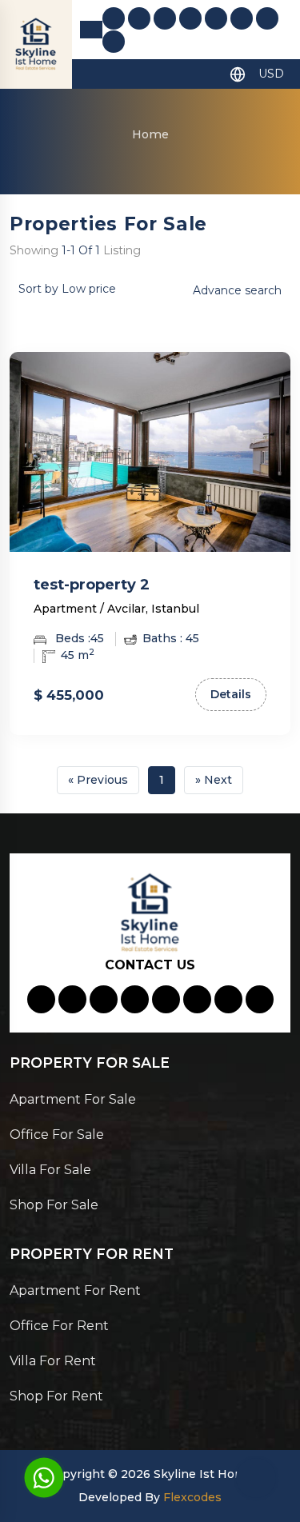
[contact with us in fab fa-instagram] (216, 18)
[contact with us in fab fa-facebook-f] (190, 18)
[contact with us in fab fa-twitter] (267, 18)
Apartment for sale (73, 1099)
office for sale (57, 1134)
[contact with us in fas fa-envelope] (139, 18)
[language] (238, 74)
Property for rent (92, 1253)
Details (230, 694)
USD (271, 73)
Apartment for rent (75, 1290)
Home (150, 134)
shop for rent (56, 1396)
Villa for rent (53, 1360)
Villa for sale (50, 1169)
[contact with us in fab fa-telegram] (113, 41)
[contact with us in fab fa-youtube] (241, 18)
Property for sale (90, 1062)
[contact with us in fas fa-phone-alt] (113, 18)
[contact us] (256, 1478)
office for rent (59, 1325)
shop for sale (54, 1204)
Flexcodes (192, 1497)
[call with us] (44, 1476)
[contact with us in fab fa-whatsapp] (165, 18)
